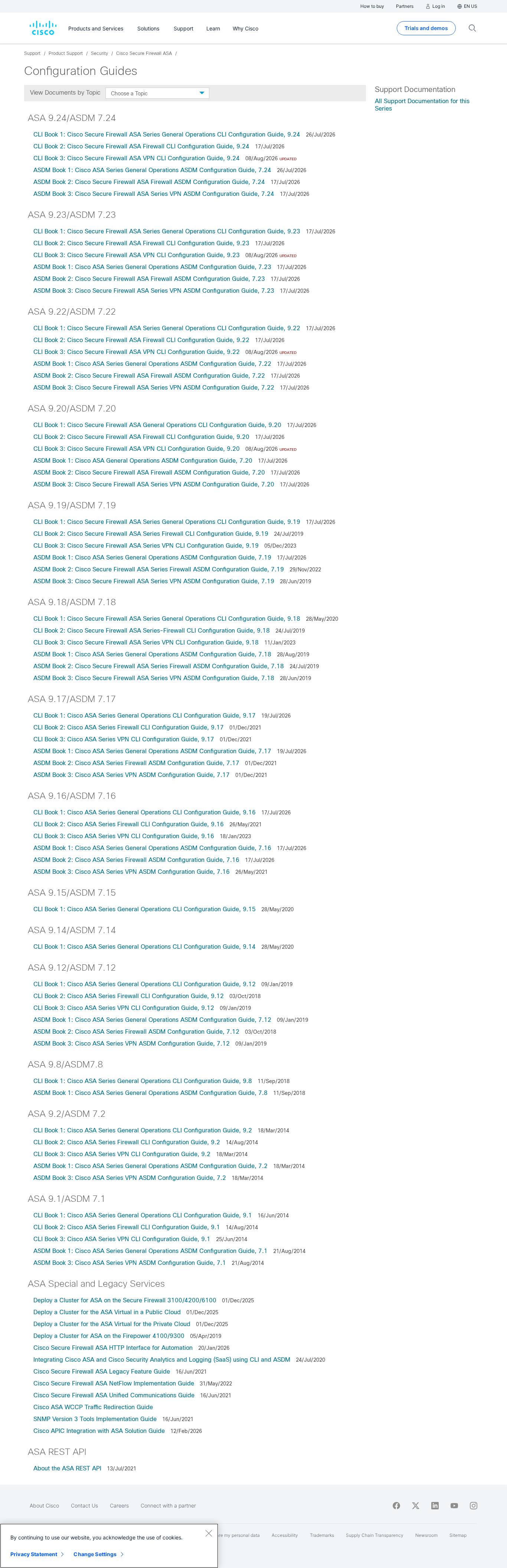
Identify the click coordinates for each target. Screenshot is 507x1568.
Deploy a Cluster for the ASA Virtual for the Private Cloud (111, 1324)
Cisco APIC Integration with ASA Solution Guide (99, 1431)
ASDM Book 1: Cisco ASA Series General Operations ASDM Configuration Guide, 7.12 (153, 1020)
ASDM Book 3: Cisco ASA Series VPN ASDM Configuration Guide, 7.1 (129, 1263)
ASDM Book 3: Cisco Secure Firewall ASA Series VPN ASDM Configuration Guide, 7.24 (153, 194)
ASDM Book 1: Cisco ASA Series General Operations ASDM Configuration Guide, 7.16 (152, 848)
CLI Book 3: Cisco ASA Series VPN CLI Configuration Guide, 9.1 (121, 1239)
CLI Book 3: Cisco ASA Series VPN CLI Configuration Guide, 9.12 (123, 1008)
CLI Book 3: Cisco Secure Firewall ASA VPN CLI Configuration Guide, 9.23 (136, 255)
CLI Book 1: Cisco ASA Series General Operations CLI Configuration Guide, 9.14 (144, 947)
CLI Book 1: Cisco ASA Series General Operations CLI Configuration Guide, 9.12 (144, 984)
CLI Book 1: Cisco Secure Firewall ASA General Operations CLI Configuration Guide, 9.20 (157, 425)
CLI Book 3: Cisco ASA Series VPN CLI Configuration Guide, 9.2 (121, 1154)
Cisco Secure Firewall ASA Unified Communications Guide (113, 1395)
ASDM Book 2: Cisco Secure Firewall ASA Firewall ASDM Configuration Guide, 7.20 (149, 472)
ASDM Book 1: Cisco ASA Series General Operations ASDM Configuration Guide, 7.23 (152, 267)
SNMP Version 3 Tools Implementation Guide (95, 1419)
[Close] (208, 1533)
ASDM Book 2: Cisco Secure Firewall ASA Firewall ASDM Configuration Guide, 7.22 (149, 376)
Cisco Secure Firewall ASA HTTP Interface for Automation (113, 1348)
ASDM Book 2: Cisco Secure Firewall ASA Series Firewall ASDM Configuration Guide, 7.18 (158, 666)
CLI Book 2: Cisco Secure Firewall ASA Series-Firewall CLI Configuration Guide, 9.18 (151, 630)
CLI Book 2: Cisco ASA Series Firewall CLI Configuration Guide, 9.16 (128, 824)
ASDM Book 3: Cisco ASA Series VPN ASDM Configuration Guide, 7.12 (131, 1043)
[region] (109, 1545)
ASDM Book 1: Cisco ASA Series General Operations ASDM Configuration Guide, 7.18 (152, 654)
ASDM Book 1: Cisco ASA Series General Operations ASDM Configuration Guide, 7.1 (150, 1251)
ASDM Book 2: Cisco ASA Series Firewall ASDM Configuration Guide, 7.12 (137, 1032)
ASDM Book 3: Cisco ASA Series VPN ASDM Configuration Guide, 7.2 (129, 1178)
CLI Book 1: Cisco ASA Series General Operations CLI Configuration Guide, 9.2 (142, 1130)
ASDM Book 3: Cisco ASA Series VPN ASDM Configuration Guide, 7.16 (131, 872)
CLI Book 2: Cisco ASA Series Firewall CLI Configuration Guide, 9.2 (126, 1142)
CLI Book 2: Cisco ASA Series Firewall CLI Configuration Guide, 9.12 (129, 996)
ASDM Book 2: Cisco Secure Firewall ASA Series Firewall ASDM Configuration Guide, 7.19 (158, 569)
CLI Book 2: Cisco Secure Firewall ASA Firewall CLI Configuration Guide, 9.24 (141, 146)
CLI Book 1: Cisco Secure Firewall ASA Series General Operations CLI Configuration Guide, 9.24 (166, 134)
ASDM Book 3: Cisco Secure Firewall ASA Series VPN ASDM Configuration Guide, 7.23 (153, 291)
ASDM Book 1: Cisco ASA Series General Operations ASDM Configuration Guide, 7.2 (150, 1166)
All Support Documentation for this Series (422, 105)
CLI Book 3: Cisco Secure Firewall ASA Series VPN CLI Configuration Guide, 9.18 (146, 642)
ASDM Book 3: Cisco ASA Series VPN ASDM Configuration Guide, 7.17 (131, 775)
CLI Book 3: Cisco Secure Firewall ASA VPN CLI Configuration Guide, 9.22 (136, 352)
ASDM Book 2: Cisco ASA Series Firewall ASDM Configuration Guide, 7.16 (136, 860)
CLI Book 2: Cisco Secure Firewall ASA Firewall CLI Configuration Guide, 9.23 (141, 243)
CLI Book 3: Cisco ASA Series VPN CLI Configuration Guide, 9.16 (123, 836)
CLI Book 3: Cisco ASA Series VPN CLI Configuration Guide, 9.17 (123, 739)
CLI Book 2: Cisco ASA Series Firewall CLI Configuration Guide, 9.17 (128, 727)
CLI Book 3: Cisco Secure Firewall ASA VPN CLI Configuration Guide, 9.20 (136, 449)
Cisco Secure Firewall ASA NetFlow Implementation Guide (113, 1383)
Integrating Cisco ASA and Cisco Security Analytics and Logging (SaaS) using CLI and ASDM (161, 1360)
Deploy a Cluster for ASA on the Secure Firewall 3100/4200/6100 (124, 1300)
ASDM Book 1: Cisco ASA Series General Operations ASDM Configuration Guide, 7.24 (152, 170)
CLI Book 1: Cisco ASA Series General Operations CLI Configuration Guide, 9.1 (142, 1215)
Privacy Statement (33, 1554)
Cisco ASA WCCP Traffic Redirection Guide (93, 1407)
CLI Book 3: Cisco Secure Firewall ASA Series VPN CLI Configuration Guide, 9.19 (146, 545)
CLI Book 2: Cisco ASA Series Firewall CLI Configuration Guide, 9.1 (126, 1227)
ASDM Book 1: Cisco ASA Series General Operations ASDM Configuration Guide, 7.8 (150, 1093)
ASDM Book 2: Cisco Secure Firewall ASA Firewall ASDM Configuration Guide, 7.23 (149, 279)
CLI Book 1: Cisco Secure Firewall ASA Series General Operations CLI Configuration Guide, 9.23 (166, 231)
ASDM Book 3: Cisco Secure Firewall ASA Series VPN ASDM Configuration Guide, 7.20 (153, 484)
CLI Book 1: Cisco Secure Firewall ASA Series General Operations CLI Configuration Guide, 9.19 (166, 522)
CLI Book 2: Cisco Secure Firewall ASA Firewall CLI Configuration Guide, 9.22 (141, 340)
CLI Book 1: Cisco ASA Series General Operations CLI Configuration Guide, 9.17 (144, 715)
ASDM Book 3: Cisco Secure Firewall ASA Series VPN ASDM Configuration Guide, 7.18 (153, 678)
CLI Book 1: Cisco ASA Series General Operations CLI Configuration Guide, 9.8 (142, 1081)
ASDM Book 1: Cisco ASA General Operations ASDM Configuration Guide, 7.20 (142, 460)
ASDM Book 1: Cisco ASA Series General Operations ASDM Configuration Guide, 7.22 (152, 364)
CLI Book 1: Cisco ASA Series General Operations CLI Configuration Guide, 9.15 (144, 909)
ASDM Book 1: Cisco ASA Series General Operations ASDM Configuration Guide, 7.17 (152, 751)
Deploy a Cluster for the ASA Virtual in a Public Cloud (107, 1312)
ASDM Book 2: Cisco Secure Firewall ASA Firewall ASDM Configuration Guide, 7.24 (149, 182)
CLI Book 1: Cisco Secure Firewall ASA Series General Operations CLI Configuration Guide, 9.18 (166, 619)
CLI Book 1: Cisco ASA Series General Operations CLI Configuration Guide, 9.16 (144, 812)
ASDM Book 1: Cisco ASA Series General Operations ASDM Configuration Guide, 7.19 (152, 557)
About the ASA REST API (67, 1468)
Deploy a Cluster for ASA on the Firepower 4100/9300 (108, 1336)
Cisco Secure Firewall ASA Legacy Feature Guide (101, 1371)
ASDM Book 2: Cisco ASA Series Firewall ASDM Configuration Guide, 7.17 (136, 763)
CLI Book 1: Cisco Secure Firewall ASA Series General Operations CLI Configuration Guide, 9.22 (166, 328)
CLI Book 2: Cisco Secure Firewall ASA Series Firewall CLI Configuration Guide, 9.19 (150, 534)
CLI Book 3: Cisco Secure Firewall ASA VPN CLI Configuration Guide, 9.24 (136, 158)
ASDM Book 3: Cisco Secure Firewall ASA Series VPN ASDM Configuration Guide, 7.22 (153, 387)
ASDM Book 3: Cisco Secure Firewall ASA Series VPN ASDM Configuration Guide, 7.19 (153, 581)
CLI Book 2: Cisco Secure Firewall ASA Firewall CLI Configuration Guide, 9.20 (141, 437)
